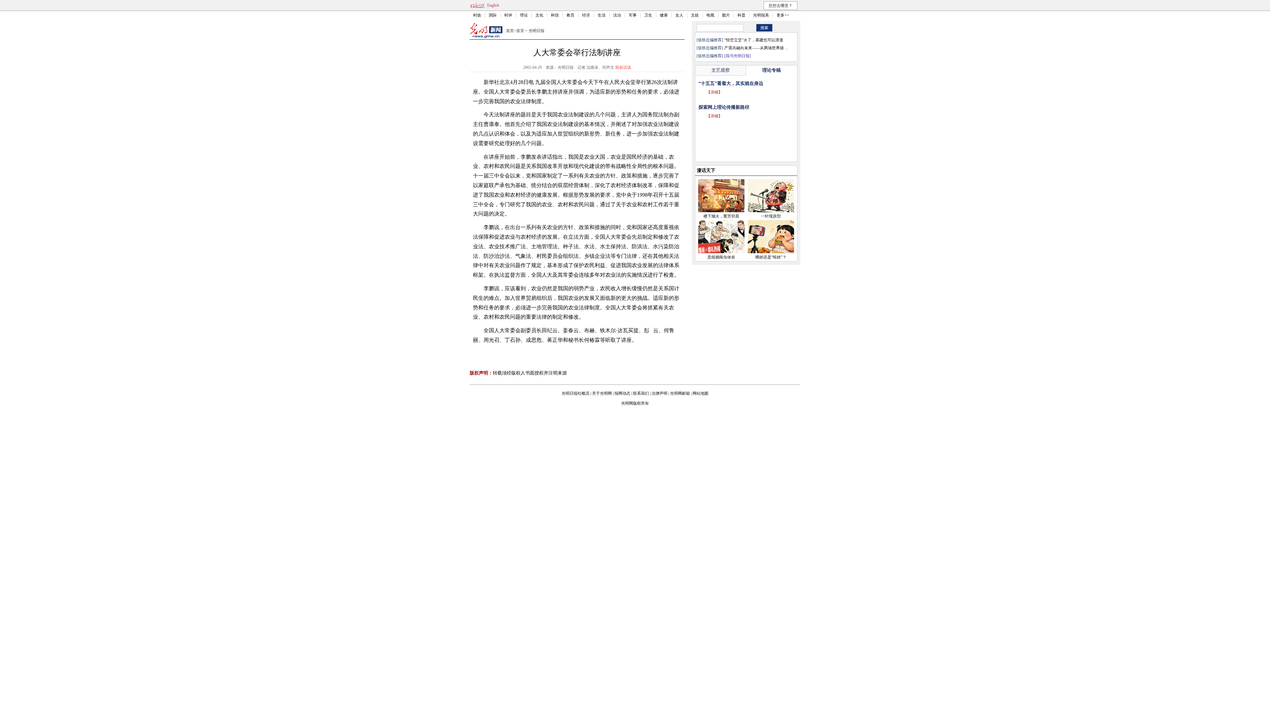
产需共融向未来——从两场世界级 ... (756, 48)
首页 (510, 30)
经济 (586, 15)
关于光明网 (602, 393)
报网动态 (622, 393)
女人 (679, 15)
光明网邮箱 (680, 393)
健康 (664, 15)
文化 (539, 15)
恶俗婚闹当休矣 (721, 257)
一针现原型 (771, 216)
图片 (726, 15)
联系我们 (641, 393)
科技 (555, 15)
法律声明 (659, 393)
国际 (493, 15)
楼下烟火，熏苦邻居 (721, 216)
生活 (602, 15)
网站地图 (700, 393)
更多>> (783, 15)
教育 (570, 15)
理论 (524, 15)
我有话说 (623, 67)
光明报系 (761, 15)
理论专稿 (771, 70)
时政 (477, 15)
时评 (508, 15)
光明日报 (536, 30)
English (493, 5)
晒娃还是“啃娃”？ (770, 257)
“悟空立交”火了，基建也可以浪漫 (753, 40)
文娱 (695, 15)
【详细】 (714, 92)
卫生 (648, 15)
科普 (741, 15)
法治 (617, 15)
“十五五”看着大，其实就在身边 (730, 83)
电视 (710, 15)
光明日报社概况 (575, 393)
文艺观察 (720, 70)
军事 (633, 15)
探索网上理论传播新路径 (723, 107)
